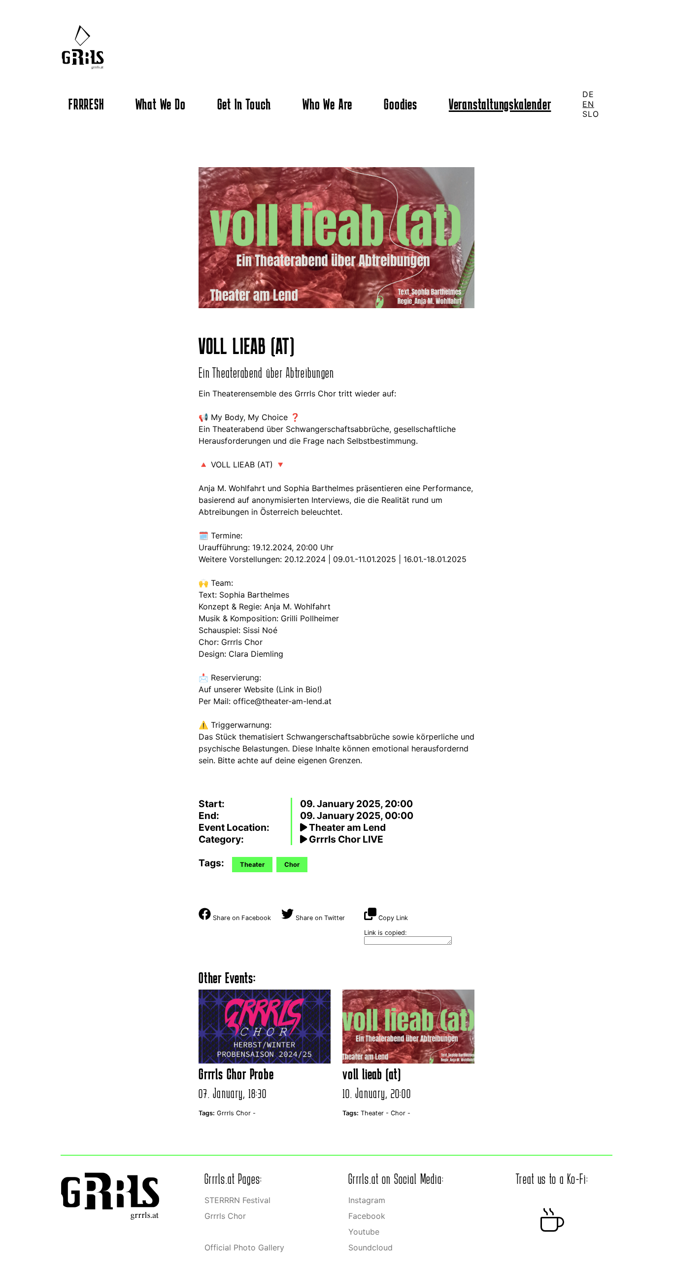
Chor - (400, 1113)
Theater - (376, 1113)
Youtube (363, 1232)
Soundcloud (370, 1247)
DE (588, 94)
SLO (590, 114)
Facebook (366, 1216)
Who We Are (327, 104)
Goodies (400, 104)
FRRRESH (86, 104)
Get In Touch (244, 104)
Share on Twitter (319, 918)
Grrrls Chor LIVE (345, 839)
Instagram (366, 1200)
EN (588, 104)
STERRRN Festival (237, 1200)
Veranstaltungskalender (500, 104)
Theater (252, 864)
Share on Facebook (241, 918)
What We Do (160, 104)
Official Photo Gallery (244, 1247)
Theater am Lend (346, 827)
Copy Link (392, 918)
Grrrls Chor (225, 1216)
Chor (292, 864)
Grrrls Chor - (236, 1113)
